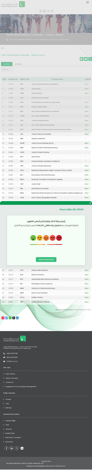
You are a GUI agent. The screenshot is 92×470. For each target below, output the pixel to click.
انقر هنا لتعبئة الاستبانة (46, 259)
